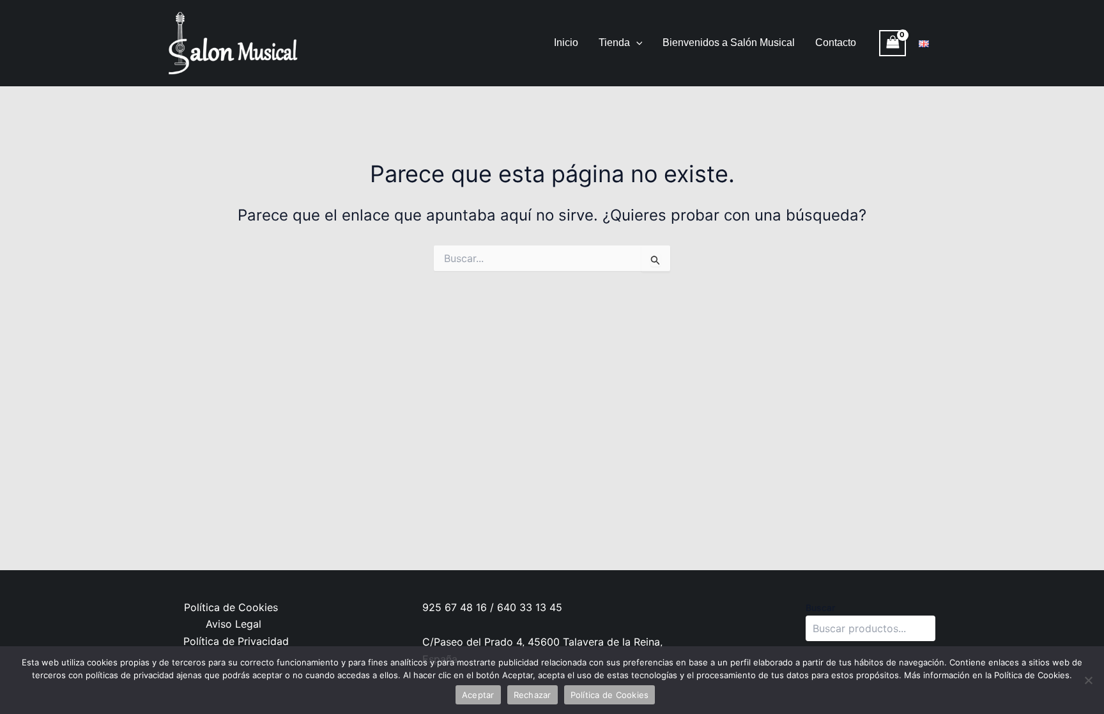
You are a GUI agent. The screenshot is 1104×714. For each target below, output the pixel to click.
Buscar (820, 607)
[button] (636, 42)
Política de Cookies (231, 607)
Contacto (835, 42)
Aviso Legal (233, 623)
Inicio (566, 42)
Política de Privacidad (236, 641)
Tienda (614, 42)
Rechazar (532, 695)
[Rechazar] (1088, 680)
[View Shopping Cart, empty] (892, 43)
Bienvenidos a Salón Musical (729, 42)
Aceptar (478, 695)
